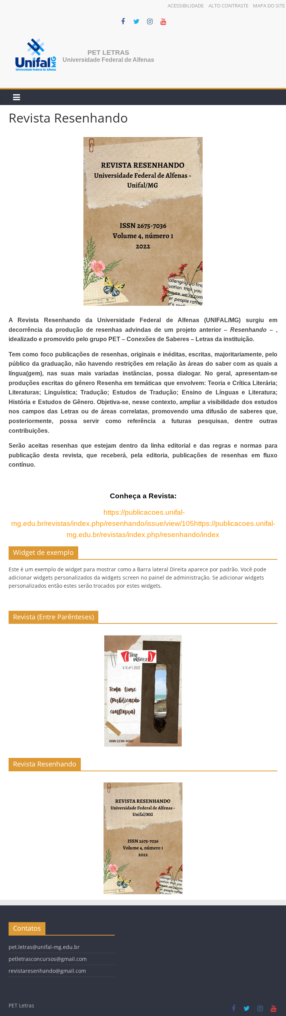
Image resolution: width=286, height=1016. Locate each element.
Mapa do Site (269, 5)
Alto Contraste (228, 5)
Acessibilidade (186, 5)
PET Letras (108, 52)
